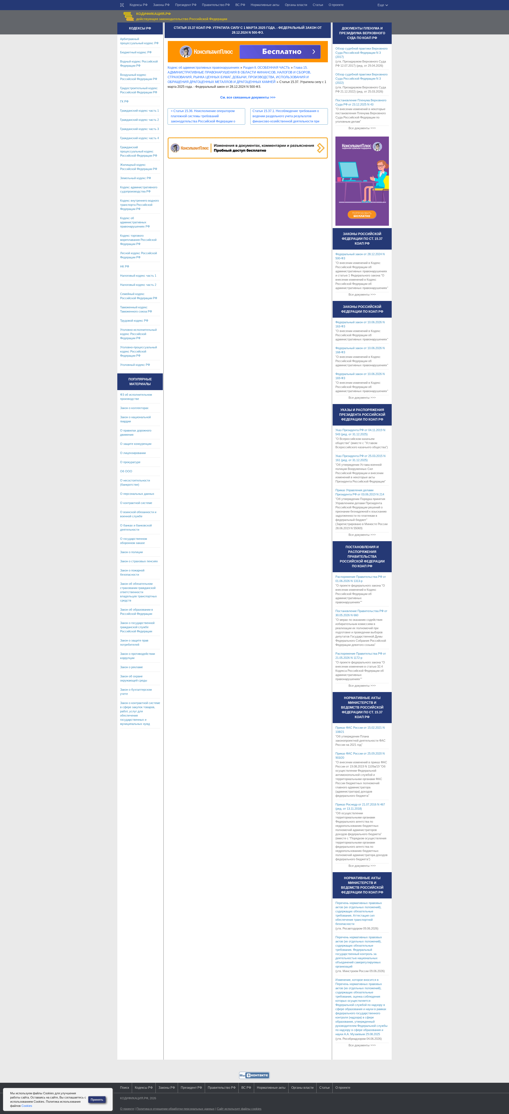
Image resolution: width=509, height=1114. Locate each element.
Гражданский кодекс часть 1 (139, 110)
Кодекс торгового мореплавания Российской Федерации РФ (138, 240)
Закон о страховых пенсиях (139, 561)
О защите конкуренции (135, 443)
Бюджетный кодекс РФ (136, 52)
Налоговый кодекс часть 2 (138, 284)
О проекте (336, 5)
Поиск (124, 1087)
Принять (97, 1099)
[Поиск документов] (122, 5)
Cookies (26, 1105)
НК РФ (124, 266)
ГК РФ (124, 101)
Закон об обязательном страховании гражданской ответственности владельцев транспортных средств (138, 592)
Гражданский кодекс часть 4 (139, 138)
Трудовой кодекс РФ (134, 320)
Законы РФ (161, 5)
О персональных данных (137, 493)
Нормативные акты (265, 5)
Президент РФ (185, 5)
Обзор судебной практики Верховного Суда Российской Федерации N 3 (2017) (361, 53)
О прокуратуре (130, 462)
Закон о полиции (131, 552)
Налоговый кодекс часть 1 (138, 275)
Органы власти (296, 5)
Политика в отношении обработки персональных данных (175, 1108)
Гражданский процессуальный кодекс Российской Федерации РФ (138, 151)
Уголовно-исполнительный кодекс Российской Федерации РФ (138, 334)
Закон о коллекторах (134, 408)
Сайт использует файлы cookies (239, 1108)
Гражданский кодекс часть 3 (139, 129)
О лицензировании (133, 453)
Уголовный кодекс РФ (135, 364)
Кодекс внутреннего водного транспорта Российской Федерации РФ (139, 205)
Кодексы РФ (139, 5)
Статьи (318, 5)
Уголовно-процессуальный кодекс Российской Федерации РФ (138, 351)
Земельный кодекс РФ (135, 178)
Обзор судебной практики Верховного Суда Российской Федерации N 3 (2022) (361, 78)
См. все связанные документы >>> (247, 97)
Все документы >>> (362, 128)
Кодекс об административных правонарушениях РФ (135, 222)
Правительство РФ (216, 5)
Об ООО (126, 471)
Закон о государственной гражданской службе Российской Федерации (137, 627)
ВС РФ (240, 5)
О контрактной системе (136, 503)
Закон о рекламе (131, 667)
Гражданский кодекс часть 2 (139, 119)
